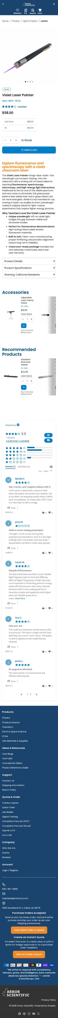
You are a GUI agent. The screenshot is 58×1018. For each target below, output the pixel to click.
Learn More (26, 314)
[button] (48, 440)
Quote (33, 13)
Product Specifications (18, 268)
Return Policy (9, 789)
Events (5, 852)
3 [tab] (30, 82)
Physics (16, 21)
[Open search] (54, 4)
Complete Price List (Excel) (16, 825)
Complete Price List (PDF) (16, 821)
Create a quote (10, 802)
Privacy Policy (48, 1000)
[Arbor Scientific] (15, 992)
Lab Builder (8, 812)
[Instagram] (29, 1013)
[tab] (10, 467)
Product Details (13, 261)
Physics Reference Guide (15, 767)
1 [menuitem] (27, 694)
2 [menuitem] (30, 694)
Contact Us (8, 780)
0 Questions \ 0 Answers (17, 441)
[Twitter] (38, 1013)
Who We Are (8, 848)
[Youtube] (33, 1013)
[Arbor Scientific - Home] (29, 4)
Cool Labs (7, 758)
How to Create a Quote (29, 954)
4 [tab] (32, 82)
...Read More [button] (19, 598)
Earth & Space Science (14, 731)
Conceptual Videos (12, 763)
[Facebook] (19, 1013)
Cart (40, 11)
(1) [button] (24, 462)
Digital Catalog (10, 816)
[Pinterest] (24, 1013)
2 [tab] (28, 82)
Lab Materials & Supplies (15, 740)
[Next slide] (52, 315)
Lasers (6, 89)
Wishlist (17, 13)
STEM (5, 736)
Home (5, 21)
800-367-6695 (10, 889)
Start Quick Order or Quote (29, 930)
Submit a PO (8, 830)
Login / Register (10, 870)
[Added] (23, 325)
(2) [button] (24, 448)
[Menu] (3, 4)
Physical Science (11, 722)
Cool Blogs (7, 753)
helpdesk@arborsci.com (15, 898)
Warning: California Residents (22, 274)
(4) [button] (24, 451)
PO (25, 13)
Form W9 (7, 835)
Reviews (6, 857)
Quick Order (8, 807)
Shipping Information (13, 785)
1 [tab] (25, 82)
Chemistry (7, 727)
